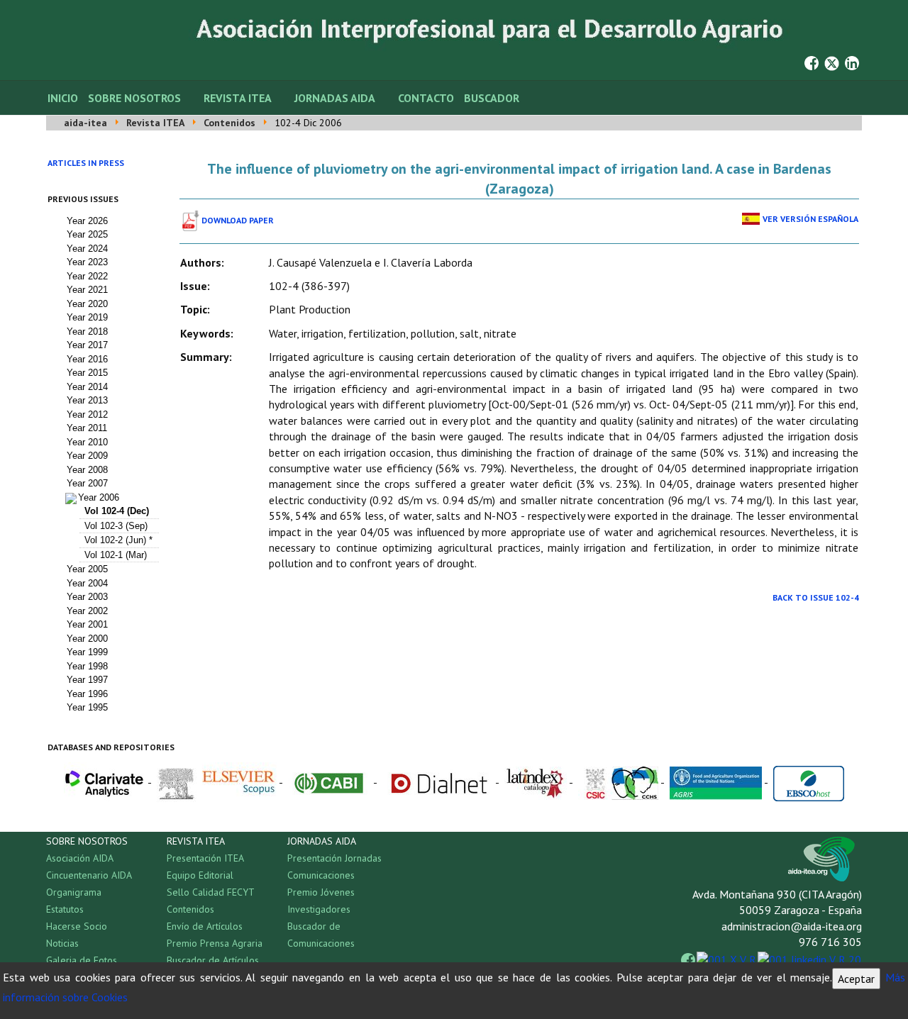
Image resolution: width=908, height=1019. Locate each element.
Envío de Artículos (205, 926)
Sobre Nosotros (134, 98)
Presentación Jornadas (334, 858)
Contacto (426, 98)
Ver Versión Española (810, 218)
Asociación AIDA (80, 858)
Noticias (62, 943)
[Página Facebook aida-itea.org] (811, 62)
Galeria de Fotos (81, 960)
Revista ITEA (238, 98)
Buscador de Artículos (213, 960)
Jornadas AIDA (334, 98)
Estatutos (65, 909)
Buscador (491, 98)
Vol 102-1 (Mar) (115, 555)
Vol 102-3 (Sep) (116, 525)
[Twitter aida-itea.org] (831, 62)
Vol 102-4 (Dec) (116, 511)
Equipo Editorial (200, 875)
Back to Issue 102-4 (816, 597)
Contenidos (190, 909)
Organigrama (73, 892)
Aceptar (856, 978)
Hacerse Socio (76, 926)
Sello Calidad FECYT (211, 892)
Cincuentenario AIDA (89, 875)
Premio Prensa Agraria (214, 943)
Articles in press (86, 162)
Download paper (237, 220)
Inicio (63, 98)
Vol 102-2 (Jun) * (118, 540)
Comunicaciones (321, 875)
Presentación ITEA (205, 858)
